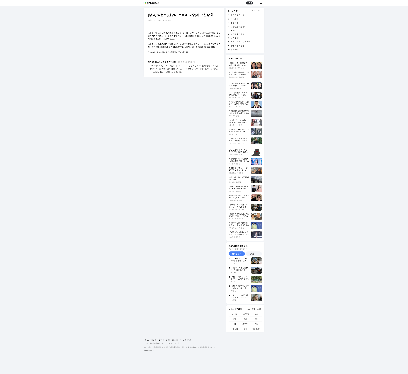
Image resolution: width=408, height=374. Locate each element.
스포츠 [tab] (259, 309)
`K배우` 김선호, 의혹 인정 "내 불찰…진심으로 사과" (166, 69)
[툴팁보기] (262, 11)
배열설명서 (256, 329)
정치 (245, 319)
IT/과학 (245, 324)
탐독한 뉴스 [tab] (254, 254)
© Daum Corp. (149, 350)
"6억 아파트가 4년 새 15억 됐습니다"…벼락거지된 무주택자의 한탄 (166, 66)
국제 (256, 319)
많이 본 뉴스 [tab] (236, 254)
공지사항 (175, 340)
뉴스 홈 (234, 314)
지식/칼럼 (234, 329)
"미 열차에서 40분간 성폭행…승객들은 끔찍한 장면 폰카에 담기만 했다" (166, 72)
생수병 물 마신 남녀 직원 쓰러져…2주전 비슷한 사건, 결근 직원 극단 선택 (202, 69)
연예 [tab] (253, 309)
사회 (256, 314)
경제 (234, 319)
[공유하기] (256, 3)
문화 (234, 324)
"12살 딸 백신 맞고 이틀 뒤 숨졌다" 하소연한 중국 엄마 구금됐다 (202, 66)
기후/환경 (245, 314)
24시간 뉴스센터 (164, 340)
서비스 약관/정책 (185, 340)
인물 (256, 324)
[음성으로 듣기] (205, 26)
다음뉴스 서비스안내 (150, 340)
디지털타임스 (153, 3)
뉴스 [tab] (248, 309)
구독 (250, 3)
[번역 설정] (209, 26)
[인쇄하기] (218, 26)
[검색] (261, 3)
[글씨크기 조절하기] (214, 26)
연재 (245, 329)
